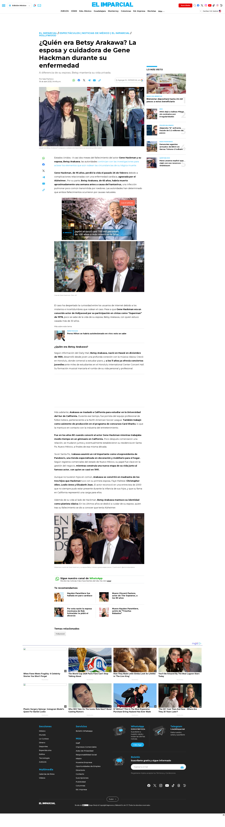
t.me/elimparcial (177, 729)
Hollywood (47, 35)
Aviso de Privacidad (84, 751)
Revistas (152, 11)
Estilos (42, 754)
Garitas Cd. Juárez (210, 11)
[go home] (47, 803)
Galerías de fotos (46, 774)
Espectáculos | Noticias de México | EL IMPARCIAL (94, 33)
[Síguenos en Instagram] (206, 5)
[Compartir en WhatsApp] (73, 80)
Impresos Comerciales (86, 747)
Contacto (80, 774)
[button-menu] (3, 5)
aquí (109, 581)
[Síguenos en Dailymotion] (221, 5)
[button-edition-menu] (201, 11)
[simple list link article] (166, 85)
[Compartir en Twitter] (84, 80)
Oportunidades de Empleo (88, 766)
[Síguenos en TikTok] (214, 5)
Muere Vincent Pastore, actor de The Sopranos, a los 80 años (124, 595)
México (42, 731)
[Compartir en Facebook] (79, 80)
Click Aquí (137, 745)
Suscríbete (185, 5)
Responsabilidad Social (86, 755)
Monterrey (113, 11)
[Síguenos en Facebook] (198, 5)
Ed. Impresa (139, 11)
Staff (78, 743)
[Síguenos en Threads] (217, 5)
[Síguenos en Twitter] (202, 5)
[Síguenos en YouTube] (210, 5)
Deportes (43, 746)
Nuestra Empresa (84, 762)
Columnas (126, 11)
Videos (42, 778)
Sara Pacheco (48, 79)
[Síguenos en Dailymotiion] (184, 785)
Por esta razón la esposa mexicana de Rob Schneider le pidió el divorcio (79, 612)
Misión (79, 758)
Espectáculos (45, 750)
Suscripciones (82, 778)
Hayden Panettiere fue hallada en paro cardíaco (79, 594)
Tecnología (44, 758)
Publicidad (81, 782)
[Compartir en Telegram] (89, 80)
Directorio (80, 770)
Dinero (42, 742)
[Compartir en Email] (94, 80)
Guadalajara (100, 11)
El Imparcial (48, 33)
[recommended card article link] (59, 335)
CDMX (74, 11)
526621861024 (138, 729)
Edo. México (85, 11)
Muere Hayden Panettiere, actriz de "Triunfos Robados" (125, 611)
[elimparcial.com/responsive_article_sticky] (223, 814)
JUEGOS (65, 11)
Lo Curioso (44, 739)
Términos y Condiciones (166, 773)
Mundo (42, 735)
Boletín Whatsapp (84, 731)
